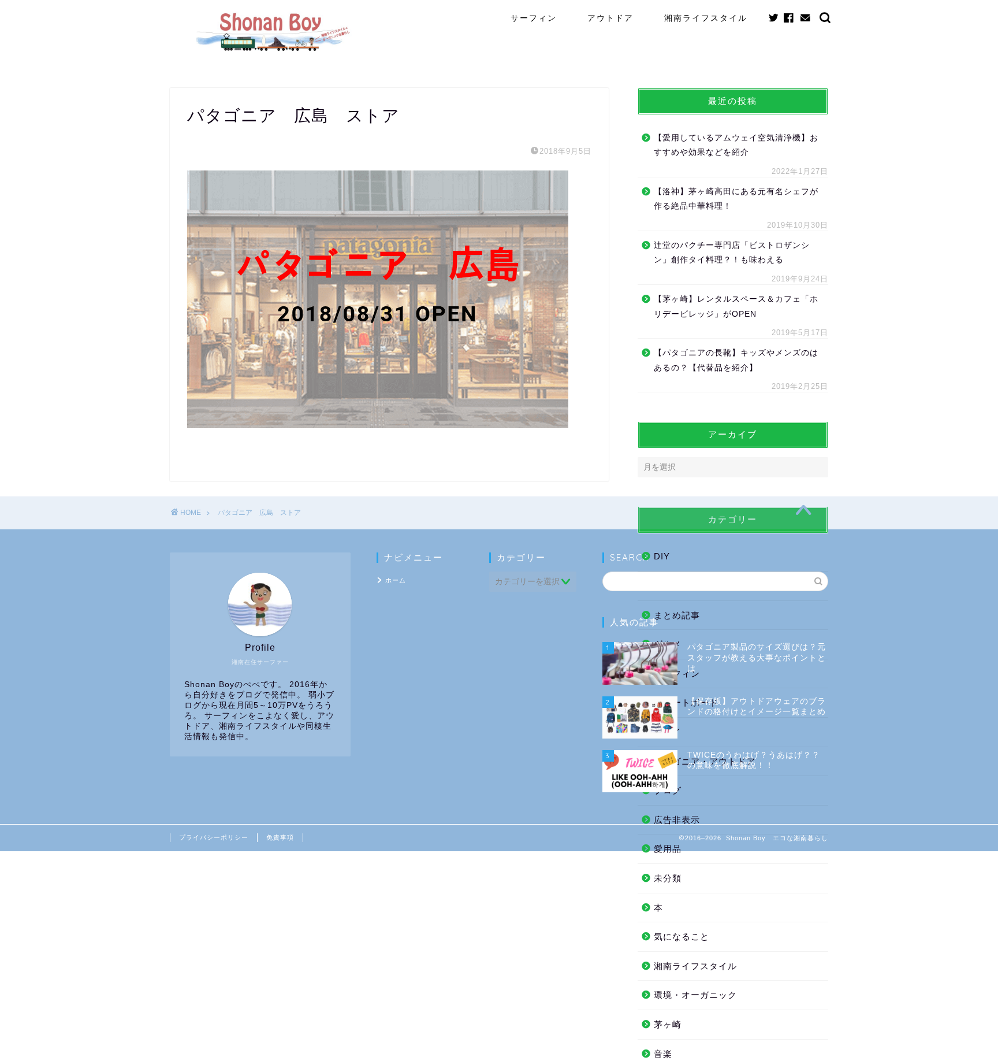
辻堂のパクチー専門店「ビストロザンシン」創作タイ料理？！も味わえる (732, 253)
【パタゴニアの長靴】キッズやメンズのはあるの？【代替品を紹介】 (736, 360)
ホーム (395, 580)
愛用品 (668, 849)
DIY (662, 556)
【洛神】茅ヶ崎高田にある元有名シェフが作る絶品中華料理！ (736, 199)
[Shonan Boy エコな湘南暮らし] (272, 51)
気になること (681, 936)
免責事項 (280, 837)
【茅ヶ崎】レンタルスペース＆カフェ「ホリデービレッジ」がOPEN (736, 306)
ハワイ (668, 732)
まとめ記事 (677, 615)
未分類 (668, 878)
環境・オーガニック (695, 995)
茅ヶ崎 (668, 1024)
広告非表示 (677, 820)
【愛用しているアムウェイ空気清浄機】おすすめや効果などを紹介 (736, 145)
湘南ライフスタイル (705, 18)
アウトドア (610, 18)
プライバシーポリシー (213, 837)
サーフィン (534, 18)
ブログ (668, 790)
